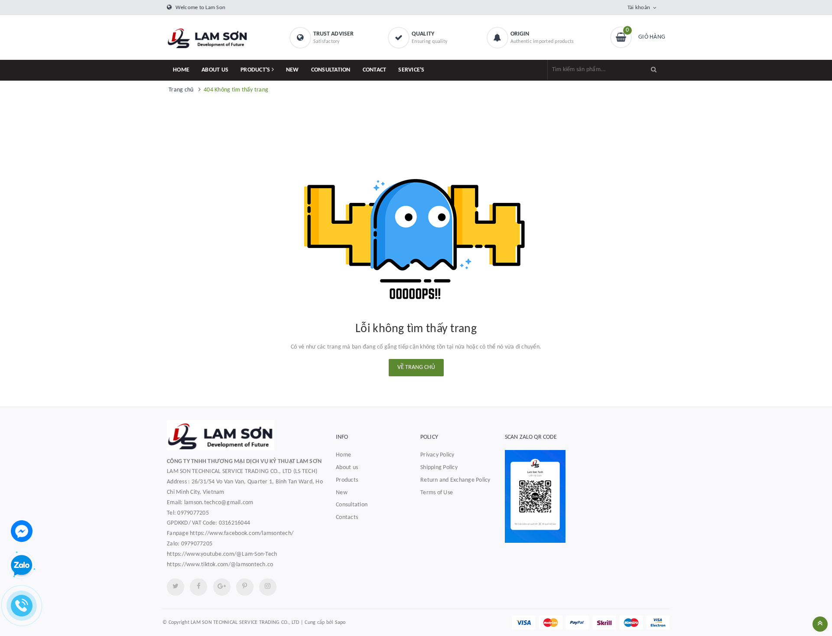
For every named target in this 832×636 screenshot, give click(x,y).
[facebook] (198, 587)
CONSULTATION (331, 70)
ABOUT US (215, 70)
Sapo (340, 622)
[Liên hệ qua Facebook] (21, 531)
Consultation (351, 505)
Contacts (347, 517)
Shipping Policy (439, 467)
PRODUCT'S (256, 70)
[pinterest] (267, 587)
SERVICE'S (411, 70)
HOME (181, 70)
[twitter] (175, 587)
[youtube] (245, 587)
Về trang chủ (416, 367)
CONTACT (375, 70)
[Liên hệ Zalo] (585, 496)
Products (347, 480)
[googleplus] (222, 587)
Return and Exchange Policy (455, 480)
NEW (292, 70)
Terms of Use (436, 492)
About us (347, 467)
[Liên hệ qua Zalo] (21, 566)
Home (343, 455)
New (342, 492)
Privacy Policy (437, 455)
